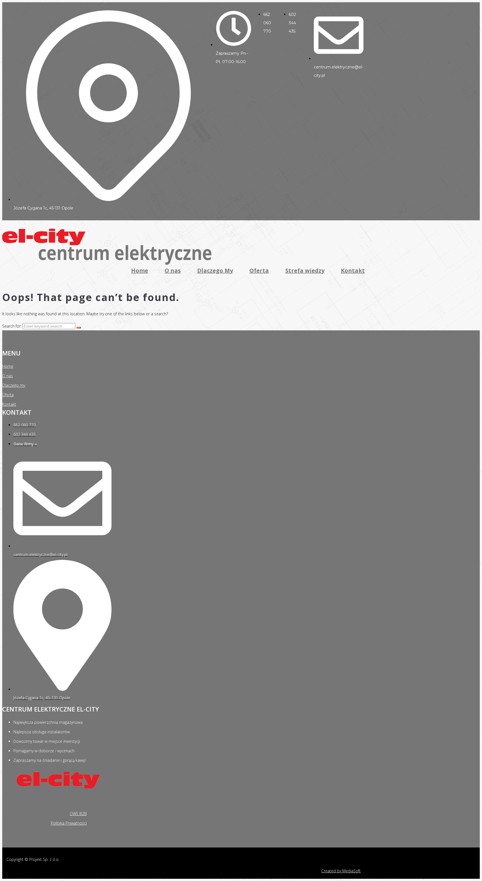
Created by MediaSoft (341, 870)
